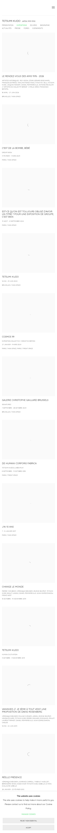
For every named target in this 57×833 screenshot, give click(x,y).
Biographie (45, 25)
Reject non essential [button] (28, 821)
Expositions (22, 25)
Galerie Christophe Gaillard (22, 8)
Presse (17, 28)
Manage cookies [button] (29, 814)
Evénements (37, 28)
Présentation (7, 25)
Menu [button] (53, 8)
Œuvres (33, 25)
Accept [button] (28, 828)
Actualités (6, 28)
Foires (26, 28)
